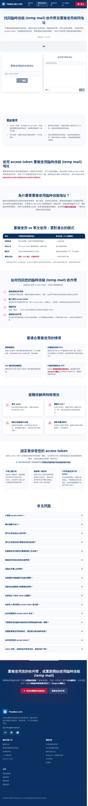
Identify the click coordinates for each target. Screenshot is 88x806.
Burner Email (8, 759)
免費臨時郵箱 (31, 680)
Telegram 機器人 (54, 371)
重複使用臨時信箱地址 (11, 748)
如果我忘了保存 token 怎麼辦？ (43, 595)
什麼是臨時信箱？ (51, 744)
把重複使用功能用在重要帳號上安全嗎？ (43, 551)
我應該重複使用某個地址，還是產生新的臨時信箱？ (43, 631)
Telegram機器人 (59, 683)
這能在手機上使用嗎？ (43, 568)
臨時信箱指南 (70, 206)
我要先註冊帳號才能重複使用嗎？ (43, 586)
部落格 (47, 762)
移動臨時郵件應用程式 (61, 369)
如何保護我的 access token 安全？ (43, 613)
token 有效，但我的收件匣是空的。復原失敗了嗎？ (43, 649)
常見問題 (48, 759)
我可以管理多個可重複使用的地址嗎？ (43, 542)
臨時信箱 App (50, 751)
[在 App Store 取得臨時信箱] (11, 732)
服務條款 (6, 777)
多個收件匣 (54, 4)
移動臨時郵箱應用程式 (40, 683)
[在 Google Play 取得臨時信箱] (5, 732)
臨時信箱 (30, 4)
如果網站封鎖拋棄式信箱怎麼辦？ (43, 577)
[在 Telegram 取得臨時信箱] (17, 732)
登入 (82, 4)
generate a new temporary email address (21, 177)
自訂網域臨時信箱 (51, 748)
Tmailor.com (17, 798)
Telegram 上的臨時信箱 (54, 755)
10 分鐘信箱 (65, 4)
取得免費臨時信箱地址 (35, 691)
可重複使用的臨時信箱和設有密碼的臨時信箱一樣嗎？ (43, 622)
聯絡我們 (6, 784)
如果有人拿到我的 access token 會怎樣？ (43, 604)
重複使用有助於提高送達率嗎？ (43, 560)
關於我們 (6, 781)
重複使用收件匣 (57, 691)
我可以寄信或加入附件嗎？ (43, 533)
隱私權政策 (7, 773)
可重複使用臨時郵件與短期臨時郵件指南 (56, 462)
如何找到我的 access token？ (43, 640)
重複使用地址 (42, 4)
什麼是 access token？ (43, 515)
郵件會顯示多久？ (43, 524)
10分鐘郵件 (71, 680)
